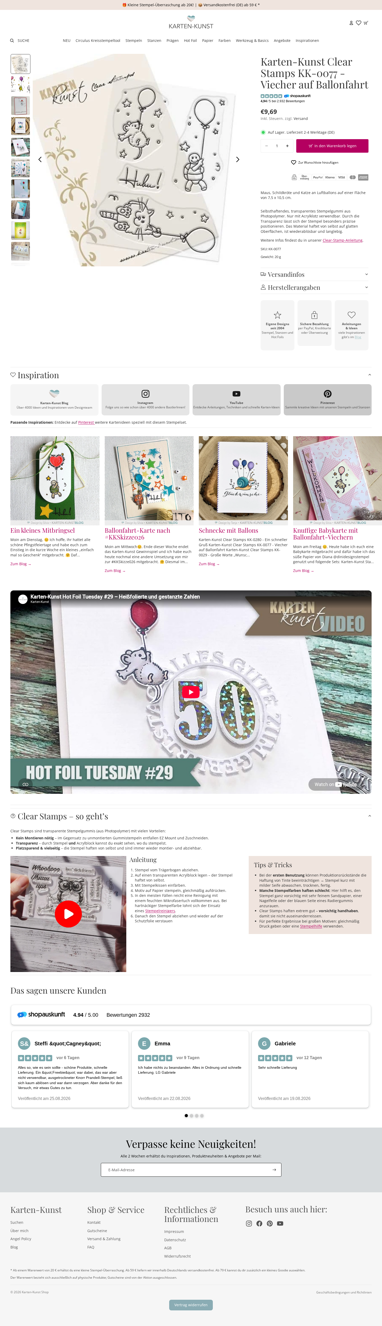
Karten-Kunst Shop (35, 1292)
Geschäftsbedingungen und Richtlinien (344, 1292)
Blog (358, 337)
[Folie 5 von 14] (20, 147)
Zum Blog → (20, 563)
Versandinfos (286, 274)
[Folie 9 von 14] (20, 230)
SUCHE (23, 40)
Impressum (174, 1231)
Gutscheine (97, 1230)
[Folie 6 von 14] (20, 168)
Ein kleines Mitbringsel (42, 530)
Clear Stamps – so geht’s (63, 815)
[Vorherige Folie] (38, 160)
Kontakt (94, 1222)
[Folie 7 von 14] (20, 188)
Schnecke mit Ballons (228, 530)
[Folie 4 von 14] (20, 126)
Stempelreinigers (160, 910)
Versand (301, 118)
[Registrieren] (274, 1170)
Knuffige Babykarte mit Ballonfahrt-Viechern (325, 533)
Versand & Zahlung (104, 1238)
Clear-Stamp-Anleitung (343, 240)
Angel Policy (20, 1238)
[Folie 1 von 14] (20, 64)
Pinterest (86, 422)
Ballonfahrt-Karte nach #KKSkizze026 (137, 533)
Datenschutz (175, 1239)
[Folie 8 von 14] (20, 209)
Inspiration (38, 374)
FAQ (90, 1247)
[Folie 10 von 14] (20, 251)
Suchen (16, 1222)
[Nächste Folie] (239, 160)
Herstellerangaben (294, 287)
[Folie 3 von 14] (20, 105)
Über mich (19, 1230)
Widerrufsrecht (177, 1256)
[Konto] (351, 23)
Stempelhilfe (311, 926)
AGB (168, 1247)
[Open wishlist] (358, 23)
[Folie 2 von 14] (20, 84)
